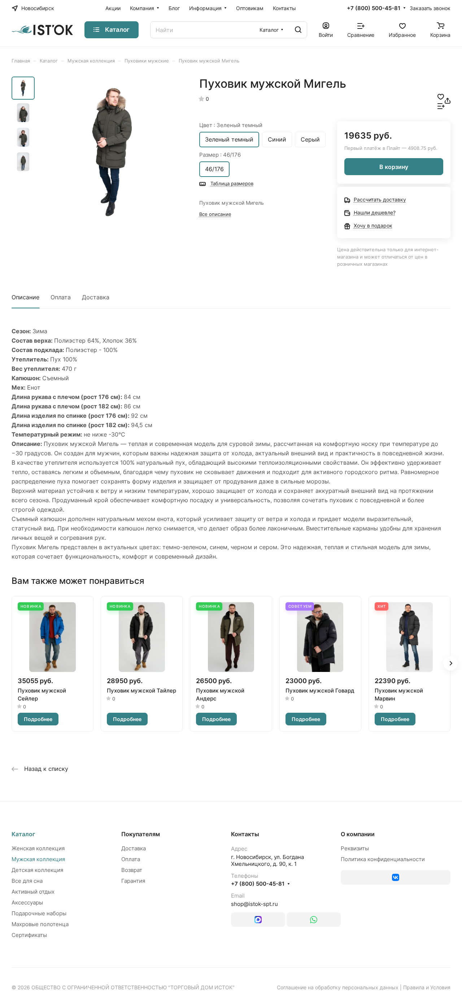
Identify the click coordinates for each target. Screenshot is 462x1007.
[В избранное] (440, 96)
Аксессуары (27, 902)
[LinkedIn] (258, 919)
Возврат (131, 870)
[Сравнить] (441, 105)
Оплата (61, 297)
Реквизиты (355, 848)
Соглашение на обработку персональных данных (337, 987)
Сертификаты (29, 935)
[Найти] (298, 29)
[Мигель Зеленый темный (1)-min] (111, 152)
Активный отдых (33, 891)
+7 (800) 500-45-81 (373, 8)
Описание (25, 297)
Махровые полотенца (40, 924)
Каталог (23, 834)
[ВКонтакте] (395, 877)
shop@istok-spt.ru (254, 903)
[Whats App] (314, 919)
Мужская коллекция (38, 859)
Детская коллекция (37, 870)
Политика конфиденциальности (383, 859)
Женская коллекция (38, 848)
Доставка (95, 297)
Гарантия (133, 880)
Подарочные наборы (39, 913)
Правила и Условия (426, 987)
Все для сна (27, 880)
